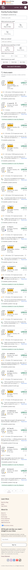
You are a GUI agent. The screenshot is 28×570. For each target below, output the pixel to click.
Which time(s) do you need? (8, 59)
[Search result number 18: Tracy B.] (14, 435)
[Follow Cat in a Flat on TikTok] (20, 560)
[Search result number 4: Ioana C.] (14, 154)
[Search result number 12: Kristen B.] (14, 318)
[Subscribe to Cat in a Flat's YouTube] (17, 560)
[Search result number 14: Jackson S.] (14, 360)
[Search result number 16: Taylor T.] (14, 398)
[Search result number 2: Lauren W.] (14, 111)
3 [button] (15, 490)
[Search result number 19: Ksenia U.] (14, 456)
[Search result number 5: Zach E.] (14, 175)
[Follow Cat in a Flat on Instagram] (11, 560)
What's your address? (6, 39)
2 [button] (12, 490)
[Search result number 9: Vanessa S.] (14, 254)
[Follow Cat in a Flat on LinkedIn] (14, 560)
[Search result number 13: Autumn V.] (14, 339)
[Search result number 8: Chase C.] (14, 234)
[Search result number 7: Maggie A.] (14, 214)
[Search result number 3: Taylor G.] (14, 132)
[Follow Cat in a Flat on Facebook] (8, 560)
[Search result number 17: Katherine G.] (14, 417)
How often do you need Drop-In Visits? (10, 45)
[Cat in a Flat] (3, 7)
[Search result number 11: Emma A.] (14, 298)
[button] (24, 2)
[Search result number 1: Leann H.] (14, 90)
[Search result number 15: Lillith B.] (14, 378)
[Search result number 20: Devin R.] (14, 477)
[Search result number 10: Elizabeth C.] (14, 275)
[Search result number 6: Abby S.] (14, 194)
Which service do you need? (8, 21)
